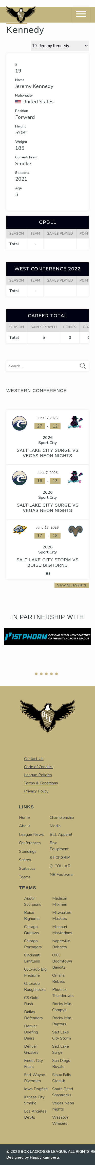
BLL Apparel (61, 834)
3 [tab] (46, 674)
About (24, 826)
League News (31, 834)
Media (55, 826)
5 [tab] (56, 674)
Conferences (30, 843)
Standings (27, 851)
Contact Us (34, 759)
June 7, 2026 (47, 472)
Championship (62, 817)
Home (24, 817)
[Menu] (81, 15)
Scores (25, 860)
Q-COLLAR (60, 866)
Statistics (27, 868)
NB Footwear (62, 874)
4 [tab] (51, 674)
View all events (71, 585)
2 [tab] (41, 674)
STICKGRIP (60, 857)
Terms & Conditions (41, 783)
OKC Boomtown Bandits (62, 961)
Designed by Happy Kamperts (33, 1157)
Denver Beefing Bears (31, 1032)
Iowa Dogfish (36, 1089)
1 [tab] (36, 674)
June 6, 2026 (47, 418)
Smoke (23, 163)
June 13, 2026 (47, 527)
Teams (25, 877)
